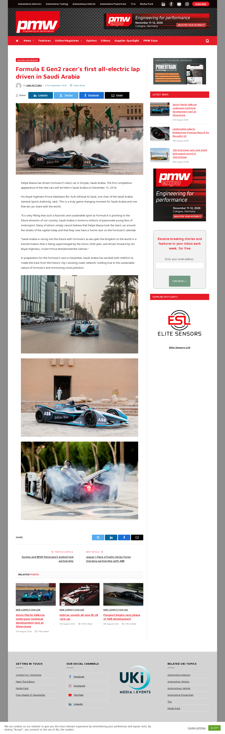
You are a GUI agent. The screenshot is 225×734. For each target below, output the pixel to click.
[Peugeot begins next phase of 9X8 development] (123, 594)
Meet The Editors (25, 681)
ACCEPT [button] (214, 727)
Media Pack (146, 3)
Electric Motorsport (27, 60)
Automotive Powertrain (113, 3)
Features (44, 40)
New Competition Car (28, 610)
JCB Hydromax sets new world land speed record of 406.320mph (190, 153)
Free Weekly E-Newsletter (30, 694)
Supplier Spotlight (127, 40)
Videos (105, 40)
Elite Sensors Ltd (179, 347)
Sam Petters (34, 85)
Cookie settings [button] (197, 727)
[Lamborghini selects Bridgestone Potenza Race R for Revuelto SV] (159, 133)
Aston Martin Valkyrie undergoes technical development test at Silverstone (30, 620)
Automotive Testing (57, 3)
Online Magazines (67, 40)
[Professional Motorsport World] (38, 22)
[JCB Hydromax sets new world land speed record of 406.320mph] (159, 154)
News (27, 40)
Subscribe (200, 4)
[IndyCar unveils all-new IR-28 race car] (79, 594)
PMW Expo (150, 40)
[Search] (207, 41)
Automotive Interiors (29, 3)
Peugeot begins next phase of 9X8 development (121, 616)
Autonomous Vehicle (84, 3)
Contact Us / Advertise (28, 674)
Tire (133, 3)
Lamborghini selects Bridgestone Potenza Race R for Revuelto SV (191, 132)
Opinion (91, 40)
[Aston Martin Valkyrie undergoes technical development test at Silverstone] (36, 594)
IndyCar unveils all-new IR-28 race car (79, 616)
